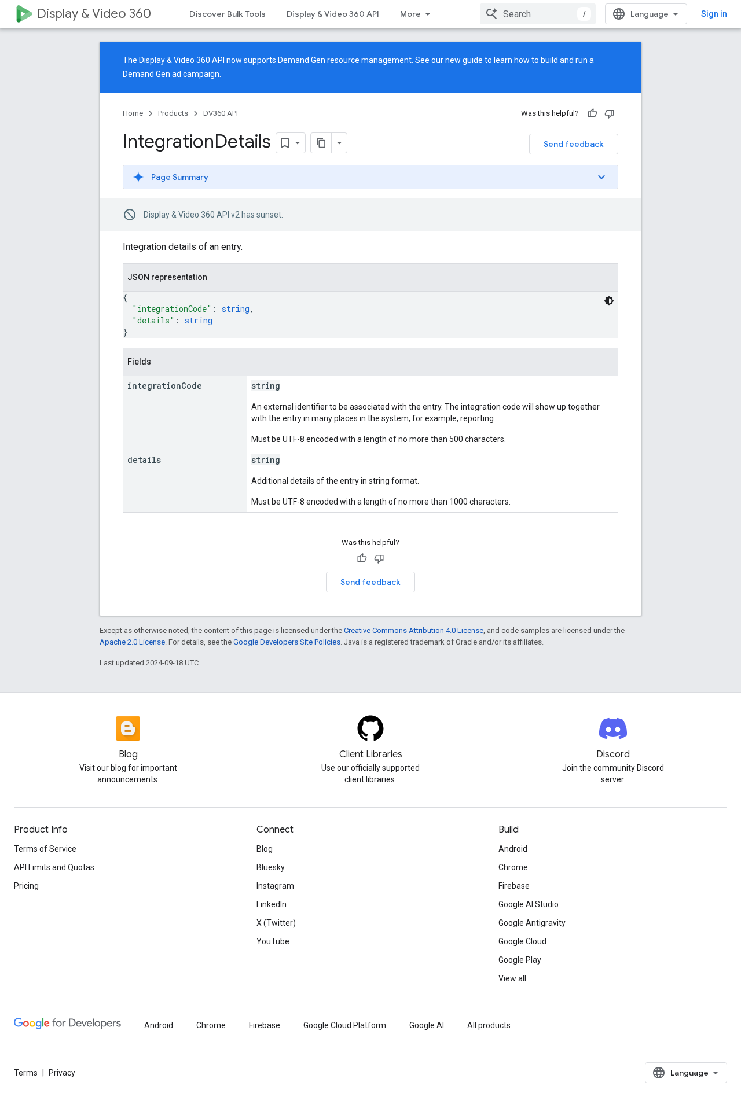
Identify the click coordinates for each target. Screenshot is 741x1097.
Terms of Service (45, 848)
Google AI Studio (528, 904)
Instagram (275, 885)
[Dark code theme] (609, 301)
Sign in (714, 14)
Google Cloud (522, 941)
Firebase (514, 885)
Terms (26, 1072)
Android (512, 848)
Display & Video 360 (94, 13)
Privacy (62, 1072)
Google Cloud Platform (344, 1025)
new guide (464, 60)
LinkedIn (271, 904)
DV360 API (220, 113)
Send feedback (574, 144)
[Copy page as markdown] (321, 143)
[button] (370, 177)
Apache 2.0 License (132, 642)
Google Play (519, 960)
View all (512, 978)
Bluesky (270, 867)
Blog (264, 848)
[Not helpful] (609, 113)
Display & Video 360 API (333, 14)
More (410, 14)
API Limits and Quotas (54, 867)
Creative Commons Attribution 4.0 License (413, 630)
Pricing (26, 885)
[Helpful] (592, 113)
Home (133, 113)
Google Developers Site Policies (286, 642)
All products (489, 1025)
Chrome (513, 867)
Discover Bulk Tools (227, 14)
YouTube (272, 941)
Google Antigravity (532, 922)
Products (173, 113)
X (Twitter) (276, 922)
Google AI (426, 1025)
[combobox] (538, 13)
